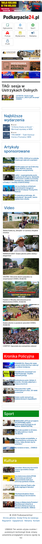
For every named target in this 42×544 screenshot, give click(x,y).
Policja (7, 36)
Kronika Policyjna (19, 356)
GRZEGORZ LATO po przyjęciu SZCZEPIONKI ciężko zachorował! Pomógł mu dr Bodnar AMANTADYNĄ (27, 423)
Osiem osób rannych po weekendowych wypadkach (26, 398)
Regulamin (6, 520)
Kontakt (36, 520)
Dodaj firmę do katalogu (27, 518)
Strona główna (9, 518)
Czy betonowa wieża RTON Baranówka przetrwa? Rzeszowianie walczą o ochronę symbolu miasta (25, 478)
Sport (33, 28)
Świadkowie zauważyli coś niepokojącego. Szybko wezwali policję (25, 373)
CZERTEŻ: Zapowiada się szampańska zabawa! (19, 346)
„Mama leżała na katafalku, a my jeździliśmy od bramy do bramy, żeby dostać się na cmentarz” (26, 441)
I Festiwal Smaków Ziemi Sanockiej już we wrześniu (25, 494)
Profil (7, 44)
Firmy (20, 28)
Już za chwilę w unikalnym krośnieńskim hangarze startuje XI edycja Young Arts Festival (26, 189)
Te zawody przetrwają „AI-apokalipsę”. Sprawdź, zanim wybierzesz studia (26, 197)
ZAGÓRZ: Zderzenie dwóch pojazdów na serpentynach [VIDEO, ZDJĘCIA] (17, 278)
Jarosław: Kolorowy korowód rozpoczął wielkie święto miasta (26, 469)
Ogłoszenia (7, 28)
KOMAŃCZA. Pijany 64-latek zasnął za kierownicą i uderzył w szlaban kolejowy (26, 365)
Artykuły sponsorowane (17, 149)
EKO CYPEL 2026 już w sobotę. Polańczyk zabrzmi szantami (27, 159)
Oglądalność (17, 520)
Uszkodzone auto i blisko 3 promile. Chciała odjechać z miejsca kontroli (25, 382)
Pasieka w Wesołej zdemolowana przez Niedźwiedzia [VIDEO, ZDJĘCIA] (17, 301)
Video (9, 208)
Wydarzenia (20, 36)
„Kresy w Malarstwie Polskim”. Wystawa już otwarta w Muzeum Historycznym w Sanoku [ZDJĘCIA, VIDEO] (26, 505)
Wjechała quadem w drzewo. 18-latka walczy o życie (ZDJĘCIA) (26, 432)
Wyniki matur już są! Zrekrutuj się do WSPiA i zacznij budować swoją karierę (26, 168)
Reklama (32, 36)
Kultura (10, 460)
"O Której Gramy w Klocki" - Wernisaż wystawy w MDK (22, 127)
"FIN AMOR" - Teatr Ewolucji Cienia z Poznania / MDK (22, 135)
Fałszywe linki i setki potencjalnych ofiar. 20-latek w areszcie (26, 390)
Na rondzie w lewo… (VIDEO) (26, 448)
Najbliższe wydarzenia (14, 118)
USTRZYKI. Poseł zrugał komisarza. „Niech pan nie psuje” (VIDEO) (27, 97)
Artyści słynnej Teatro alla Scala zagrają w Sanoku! (25, 486)
